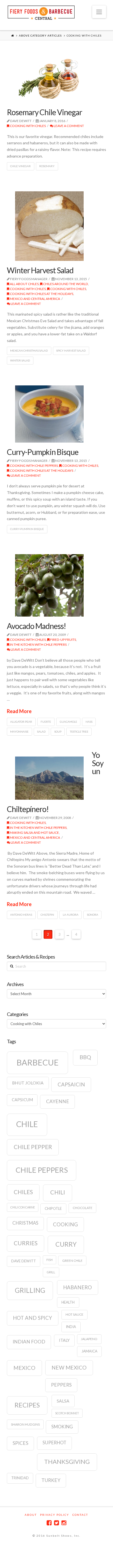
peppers (61, 1385)
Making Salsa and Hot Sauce (34, 832)
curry (66, 1244)
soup (57, 731)
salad (41, 731)
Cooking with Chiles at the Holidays (41, 294)
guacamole (68, 721)
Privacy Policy (54, 1514)
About (31, 1514)
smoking (62, 1426)
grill (51, 1272)
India (71, 1326)
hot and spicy (32, 1318)
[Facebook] (49, 1523)
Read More (19, 711)
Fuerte (46, 721)
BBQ (85, 1057)
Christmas (25, 1223)
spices (20, 1443)
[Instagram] (63, 1523)
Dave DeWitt (23, 1261)
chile (27, 1124)
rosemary (47, 166)
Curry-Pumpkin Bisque (42, 452)
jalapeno (89, 1339)
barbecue (37, 1062)
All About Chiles (24, 284)
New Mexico (69, 1367)
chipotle (53, 1208)
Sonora (92, 914)
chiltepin (47, 914)
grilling (30, 1290)
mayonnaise (19, 731)
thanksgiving (67, 1461)
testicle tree (79, 731)
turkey (50, 1480)
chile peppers (42, 1170)
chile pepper (33, 1147)
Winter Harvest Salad (40, 270)
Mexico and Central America (34, 299)
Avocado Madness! (36, 626)
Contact (80, 1514)
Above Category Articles (40, 35)
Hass (89, 721)
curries (26, 1243)
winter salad (20, 360)
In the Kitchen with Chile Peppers (38, 644)
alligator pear (21, 721)
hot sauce (74, 1314)
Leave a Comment (68, 126)
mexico (24, 1367)
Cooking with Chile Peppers (33, 465)
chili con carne (22, 1207)
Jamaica (89, 1351)
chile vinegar (20, 166)
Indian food (29, 1342)
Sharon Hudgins (25, 1424)
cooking (65, 1224)
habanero (77, 1287)
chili (57, 1192)
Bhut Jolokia (28, 1082)
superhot (54, 1442)
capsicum (22, 1099)
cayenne (57, 1101)
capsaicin (71, 1084)
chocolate (82, 1208)
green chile (72, 1260)
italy (64, 1340)
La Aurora (70, 914)
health (68, 1302)
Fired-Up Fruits (63, 639)
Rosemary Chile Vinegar (44, 112)
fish (49, 1260)
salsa (63, 1400)
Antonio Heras (21, 914)
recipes (27, 1405)
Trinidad (20, 1478)
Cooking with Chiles (27, 126)
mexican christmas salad (29, 350)
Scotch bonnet (67, 1413)
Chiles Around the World (65, 284)
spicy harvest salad (71, 350)
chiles (23, 1192)
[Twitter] (56, 1523)
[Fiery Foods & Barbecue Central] (41, 12)
